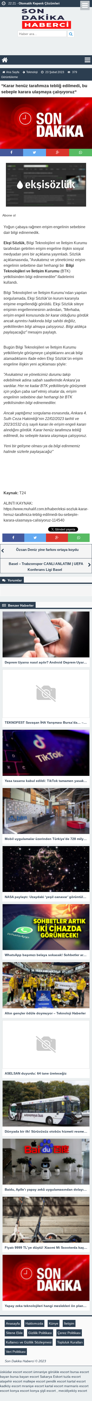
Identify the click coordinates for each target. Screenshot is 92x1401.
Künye (53, 1323)
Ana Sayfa (12, 72)
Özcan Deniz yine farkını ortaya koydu (47, 550)
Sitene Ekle (14, 1333)
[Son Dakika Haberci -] (46, 18)
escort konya (9, 1391)
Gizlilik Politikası (40, 1333)
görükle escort (58, 1372)
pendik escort (56, 1381)
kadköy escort (10, 1386)
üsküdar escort (11, 1372)
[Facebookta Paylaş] (11, 152)
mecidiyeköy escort (73, 1391)
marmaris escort (76, 1386)
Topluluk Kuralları (70, 1342)
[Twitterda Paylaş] (34, 152)
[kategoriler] (87, 60)
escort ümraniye (35, 1372)
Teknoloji (32, 72)
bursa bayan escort (24, 1376)
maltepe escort (34, 1381)
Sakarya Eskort (51, 1376)
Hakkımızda (34, 1323)
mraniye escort (33, 1386)
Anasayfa (13, 1323)
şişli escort (48, 1391)
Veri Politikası (16, 1352)
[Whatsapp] (80, 152)
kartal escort (76, 1381)
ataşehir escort (11, 1381)
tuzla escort (72, 1376)
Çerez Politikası (69, 1333)
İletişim (69, 1323)
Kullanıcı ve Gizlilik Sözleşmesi (28, 1342)
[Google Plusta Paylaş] (57, 152)
